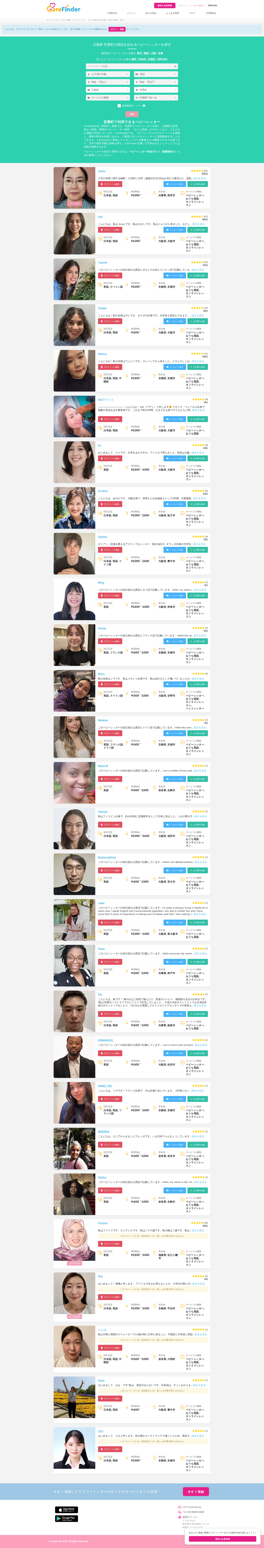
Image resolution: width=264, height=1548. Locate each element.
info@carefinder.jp (192, 1507)
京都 (160, 53)
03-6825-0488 (196, 1512)
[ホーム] (74, 7)
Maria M (103, 766)
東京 (139, 53)
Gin (100, 994)
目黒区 (152, 59)
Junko (102, 171)
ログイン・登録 (117, 29)
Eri (99, 445)
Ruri (100, 1276)
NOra (101, 674)
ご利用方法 (111, 13)
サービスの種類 (193, 191)
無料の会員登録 (165, 5)
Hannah (103, 811)
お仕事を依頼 (199, 184)
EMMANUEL (106, 1040)
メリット (131, 13)
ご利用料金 (210, 13)
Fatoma (103, 1223)
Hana (101, 1380)
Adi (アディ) (105, 399)
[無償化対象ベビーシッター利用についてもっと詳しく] (144, 105)
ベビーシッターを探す (63, 20)
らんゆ (102, 1329)
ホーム (49, 20)
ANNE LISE (105, 1086)
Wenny (102, 354)
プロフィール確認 (111, 184)
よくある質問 (172, 13)
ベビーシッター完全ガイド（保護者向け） (154, 151)
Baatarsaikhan (107, 857)
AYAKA (103, 491)
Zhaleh (102, 308)
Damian (102, 536)
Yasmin (102, 262)
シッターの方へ (197, 5)
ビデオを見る (74, 203)
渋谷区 (142, 59)
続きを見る (199, 178)
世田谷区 (162, 59)
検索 (132, 114)
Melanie (103, 720)
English (212, 5)
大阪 (153, 53)
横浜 (146, 53)
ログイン (182, 5)
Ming (101, 582)
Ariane (102, 628)
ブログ (192, 13)
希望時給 (135, 191)
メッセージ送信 (176, 184)
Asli (100, 216)
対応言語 (108, 191)
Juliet (101, 903)
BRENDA (103, 1131)
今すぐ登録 (196, 1491)
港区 (134, 59)
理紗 (101, 1431)
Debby (102, 1177)
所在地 (162, 191)
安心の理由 (150, 13)
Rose (101, 948)
